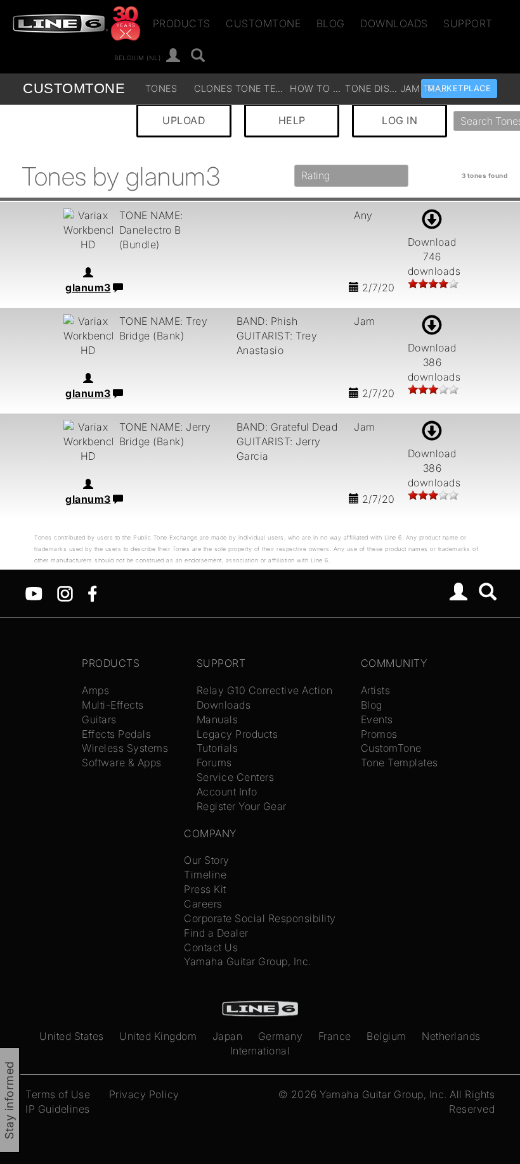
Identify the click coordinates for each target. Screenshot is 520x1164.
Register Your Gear (242, 806)
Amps (95, 690)
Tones (161, 88)
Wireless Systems (125, 748)
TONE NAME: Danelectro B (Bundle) (151, 230)
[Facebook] (92, 592)
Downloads (394, 23)
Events (377, 719)
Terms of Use (57, 1094)
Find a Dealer (216, 933)
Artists (376, 690)
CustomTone (263, 23)
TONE (74, 88)
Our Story (207, 860)
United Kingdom (158, 1036)
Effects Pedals (116, 734)
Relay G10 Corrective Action (265, 690)
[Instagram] (65, 592)
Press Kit (205, 889)
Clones (213, 88)
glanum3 (88, 287)
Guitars (99, 719)
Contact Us (211, 947)
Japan (227, 1036)
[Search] (198, 56)
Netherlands (451, 1036)
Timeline (205, 874)
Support (468, 23)
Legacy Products (237, 734)
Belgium (386, 1036)
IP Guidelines (57, 1109)
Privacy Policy (144, 1094)
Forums (214, 762)
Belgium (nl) (137, 57)
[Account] (173, 56)
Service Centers (236, 777)
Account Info (227, 791)
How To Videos (316, 88)
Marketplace (459, 88)
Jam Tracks (426, 88)
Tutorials (217, 748)
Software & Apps (122, 762)
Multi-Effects (113, 705)
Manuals (217, 719)
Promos (379, 734)
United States (71, 1036)
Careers (203, 903)
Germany (280, 1036)
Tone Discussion (371, 88)
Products (182, 23)
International (260, 1050)
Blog (330, 23)
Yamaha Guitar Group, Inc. (247, 961)
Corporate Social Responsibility (260, 918)
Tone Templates (261, 88)
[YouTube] (34, 592)
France (334, 1036)
